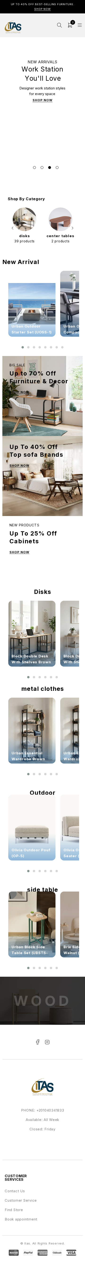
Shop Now (42, 9)
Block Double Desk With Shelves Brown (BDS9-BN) (31, 662)
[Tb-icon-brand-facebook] (38, 1042)
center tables (60, 236)
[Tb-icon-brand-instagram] (47, 1042)
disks (24, 236)
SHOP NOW (42, 100)
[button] (12, 228)
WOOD (42, 1000)
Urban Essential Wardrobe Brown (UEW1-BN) (28, 759)
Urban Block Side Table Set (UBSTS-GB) (30, 953)
